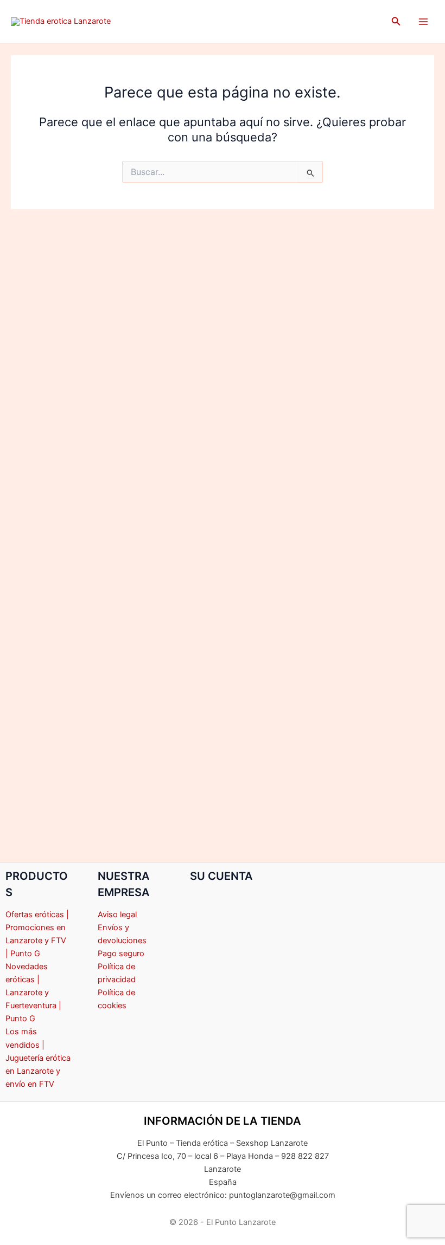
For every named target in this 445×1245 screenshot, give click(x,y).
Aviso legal (117, 914)
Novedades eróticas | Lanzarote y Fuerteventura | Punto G (33, 992)
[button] (396, 21)
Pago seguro (121, 953)
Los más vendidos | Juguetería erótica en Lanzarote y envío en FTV (38, 1057)
